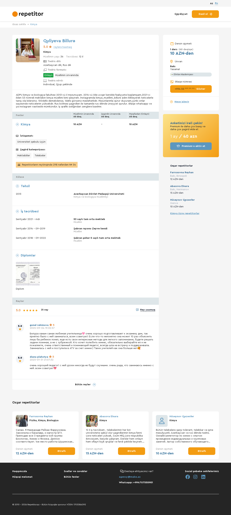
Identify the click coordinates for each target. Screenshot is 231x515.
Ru (216, 3)
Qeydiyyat (181, 14)
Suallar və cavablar (75, 471)
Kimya (33, 24)
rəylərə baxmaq (63, 47)
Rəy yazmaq (147, 310)
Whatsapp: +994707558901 (136, 482)
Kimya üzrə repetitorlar (184, 213)
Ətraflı (61, 451)
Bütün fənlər (71, 477)
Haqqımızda (19, 471)
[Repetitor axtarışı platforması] (28, 14)
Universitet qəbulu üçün (31, 142)
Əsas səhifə (19, 24)
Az (211, 3)
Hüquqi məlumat (22, 477)
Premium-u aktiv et (193, 146)
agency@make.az (130, 477)
